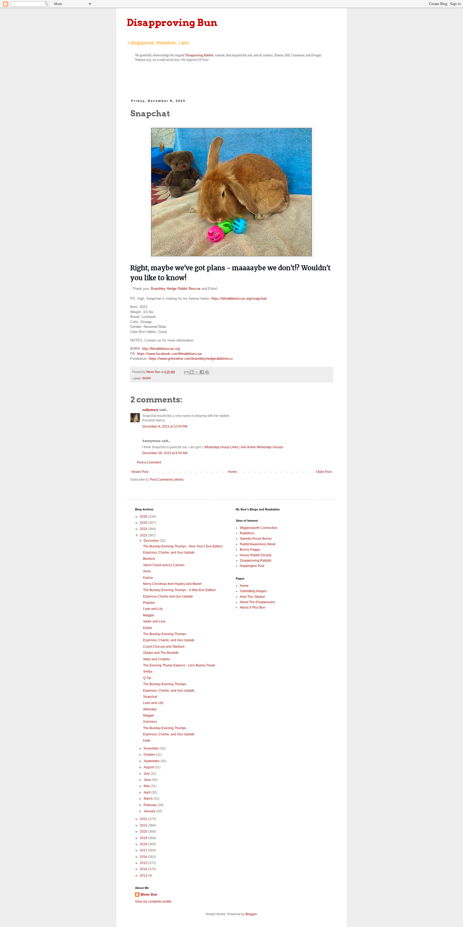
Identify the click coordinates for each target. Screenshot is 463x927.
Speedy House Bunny (256, 538)
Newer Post (140, 472)
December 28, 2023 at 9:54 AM (164, 453)
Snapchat (150, 697)
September (152, 761)
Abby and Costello (156, 659)
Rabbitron (247, 533)
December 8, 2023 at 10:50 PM (164, 426)
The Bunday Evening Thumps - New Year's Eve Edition (183, 546)
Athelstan (150, 709)
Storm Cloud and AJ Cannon (164, 565)
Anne (147, 571)
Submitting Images (253, 591)
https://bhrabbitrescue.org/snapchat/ (239, 298)
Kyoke (147, 628)
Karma (148, 578)
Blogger (251, 914)
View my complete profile (153, 901)
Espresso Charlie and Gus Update (168, 596)
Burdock (149, 559)
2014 (144, 869)
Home (232, 472)
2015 (144, 863)
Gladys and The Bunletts (161, 653)
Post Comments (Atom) (167, 479)
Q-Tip (147, 678)
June (148, 780)
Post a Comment (149, 462)
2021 (144, 825)
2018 (144, 844)
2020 (144, 831)
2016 (144, 857)
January (150, 811)
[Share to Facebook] (201, 372)
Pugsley (149, 603)
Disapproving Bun (172, 22)
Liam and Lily (153, 609)
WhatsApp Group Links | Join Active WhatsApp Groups (243, 447)
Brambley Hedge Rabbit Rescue (175, 289)
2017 (144, 850)
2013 (144, 875)
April (147, 792)
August (149, 767)
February (151, 805)
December (152, 541)
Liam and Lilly (153, 703)
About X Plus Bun (252, 607)
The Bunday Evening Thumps (164, 634)
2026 (144, 516)
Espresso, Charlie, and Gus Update (169, 552)
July (147, 774)
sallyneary (150, 410)
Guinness (150, 722)
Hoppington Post (252, 566)
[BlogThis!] (191, 372)
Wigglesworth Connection (258, 528)
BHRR (147, 378)
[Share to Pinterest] (207, 372)
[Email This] (186, 372)
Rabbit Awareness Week (257, 544)
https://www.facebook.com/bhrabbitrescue (169, 354)
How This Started (252, 597)
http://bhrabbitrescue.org (161, 349)
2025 (144, 523)
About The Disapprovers (257, 602)
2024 (144, 529)
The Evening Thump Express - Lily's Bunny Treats (179, 665)
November (152, 748)
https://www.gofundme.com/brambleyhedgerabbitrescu (191, 359)
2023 (144, 535)
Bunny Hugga (250, 549)
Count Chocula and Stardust (163, 646)
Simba (147, 671)
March (149, 798)
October (150, 755)
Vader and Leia (154, 621)
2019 (144, 838)
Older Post (323, 472)
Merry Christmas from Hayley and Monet (172, 584)
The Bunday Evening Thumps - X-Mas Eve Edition (179, 590)
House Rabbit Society (255, 555)
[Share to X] (196, 372)
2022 (144, 819)
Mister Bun (148, 894)
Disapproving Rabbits (200, 55)
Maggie (148, 615)
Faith (146, 741)
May (147, 786)
